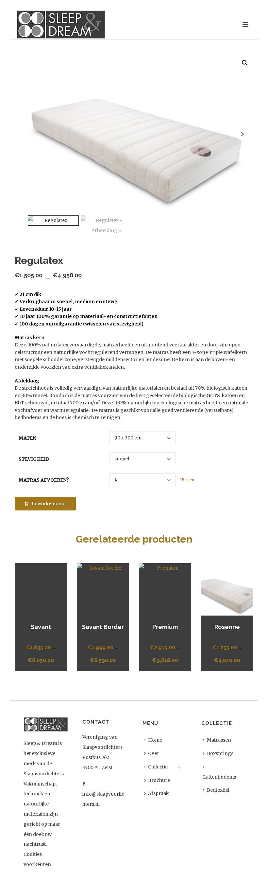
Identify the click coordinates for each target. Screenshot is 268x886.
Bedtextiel (218, 790)
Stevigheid (34, 459)
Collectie (158, 767)
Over (153, 753)
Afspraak (158, 793)
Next (242, 134)
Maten (27, 438)
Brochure (159, 780)
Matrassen (219, 740)
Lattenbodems (219, 777)
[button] (245, 63)
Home (155, 740)
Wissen (187, 480)
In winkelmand (49, 503)
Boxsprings (220, 753)
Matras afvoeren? (44, 480)
